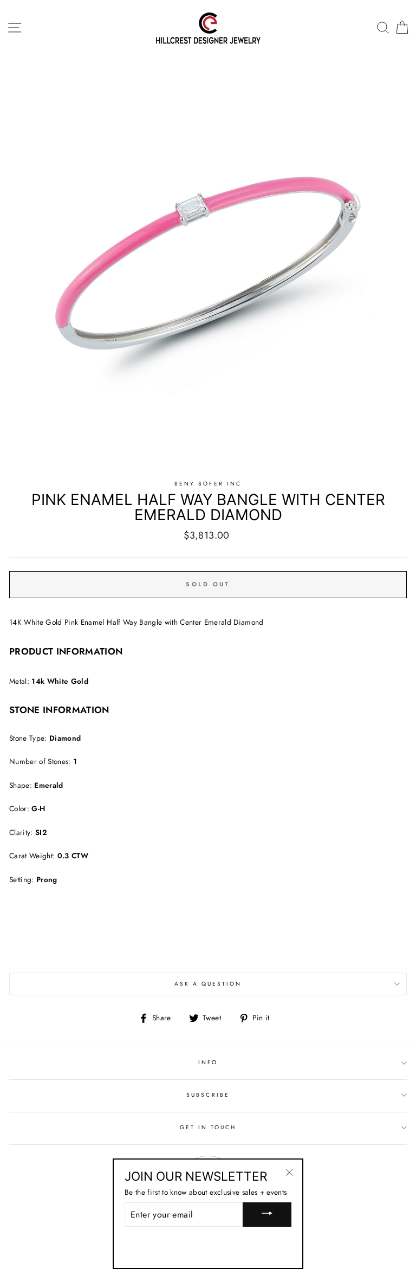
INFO (208, 1062)
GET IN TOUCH (208, 1127)
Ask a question (208, 984)
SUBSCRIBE (208, 1095)
